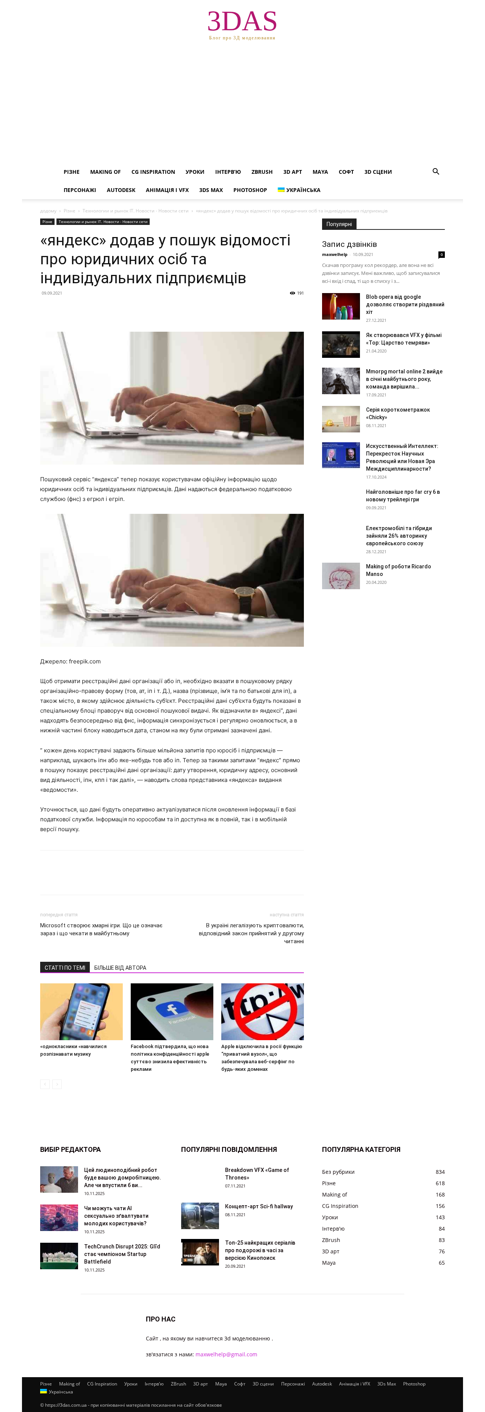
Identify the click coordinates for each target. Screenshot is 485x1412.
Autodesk (121, 189)
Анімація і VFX (167, 189)
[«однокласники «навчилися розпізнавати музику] (81, 1011)
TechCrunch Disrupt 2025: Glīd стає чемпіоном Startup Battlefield (122, 1254)
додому (48, 211)
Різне (72, 171)
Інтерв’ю (228, 171)
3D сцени (378, 171)
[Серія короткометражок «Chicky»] (341, 419)
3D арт (292, 171)
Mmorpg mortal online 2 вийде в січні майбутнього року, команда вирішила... (404, 379)
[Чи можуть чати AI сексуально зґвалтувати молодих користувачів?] (59, 1217)
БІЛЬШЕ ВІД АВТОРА (120, 968)
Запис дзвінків (349, 244)
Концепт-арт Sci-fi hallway (259, 1206)
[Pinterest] (82, 310)
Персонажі (80, 189)
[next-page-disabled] (57, 1084)
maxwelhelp (334, 254)
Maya (320, 171)
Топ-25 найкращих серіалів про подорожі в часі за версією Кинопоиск (260, 1250)
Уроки (195, 171)
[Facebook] (47, 310)
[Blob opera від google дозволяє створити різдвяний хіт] (341, 306)
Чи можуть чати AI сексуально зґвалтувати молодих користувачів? (116, 1215)
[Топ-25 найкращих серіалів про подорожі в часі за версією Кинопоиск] (200, 1252)
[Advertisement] (242, 106)
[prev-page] (45, 1084)
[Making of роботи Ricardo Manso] (341, 576)
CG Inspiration (153, 171)
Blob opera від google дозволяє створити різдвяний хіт (405, 304)
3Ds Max (211, 189)
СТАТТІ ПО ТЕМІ (65, 968)
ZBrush (262, 171)
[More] (118, 310)
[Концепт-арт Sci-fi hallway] (200, 1216)
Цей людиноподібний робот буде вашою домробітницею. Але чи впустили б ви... (122, 1177)
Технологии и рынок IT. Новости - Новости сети (136, 211)
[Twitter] (65, 310)
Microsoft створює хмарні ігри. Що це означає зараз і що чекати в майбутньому (101, 929)
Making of (105, 171)
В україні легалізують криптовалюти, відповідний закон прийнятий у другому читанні (251, 933)
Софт (346, 171)
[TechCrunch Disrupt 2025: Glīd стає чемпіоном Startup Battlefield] (59, 1256)
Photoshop (250, 189)
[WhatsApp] (100, 310)
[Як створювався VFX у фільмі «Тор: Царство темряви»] (341, 344)
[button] (436, 172)
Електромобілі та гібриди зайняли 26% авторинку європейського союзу (399, 535)
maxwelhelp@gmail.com (226, 1354)
